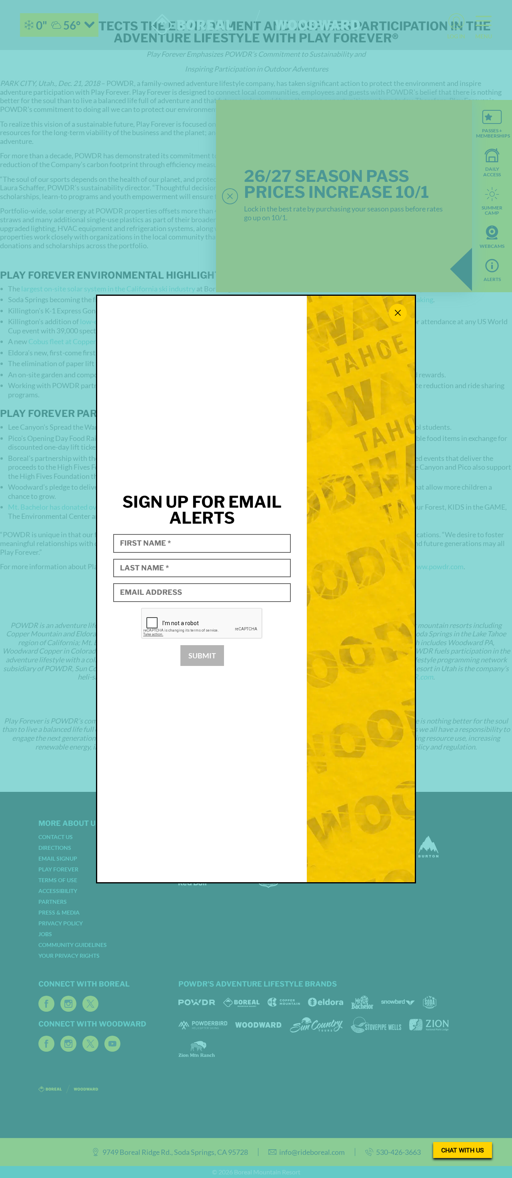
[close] (398, 313)
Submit (202, 655)
